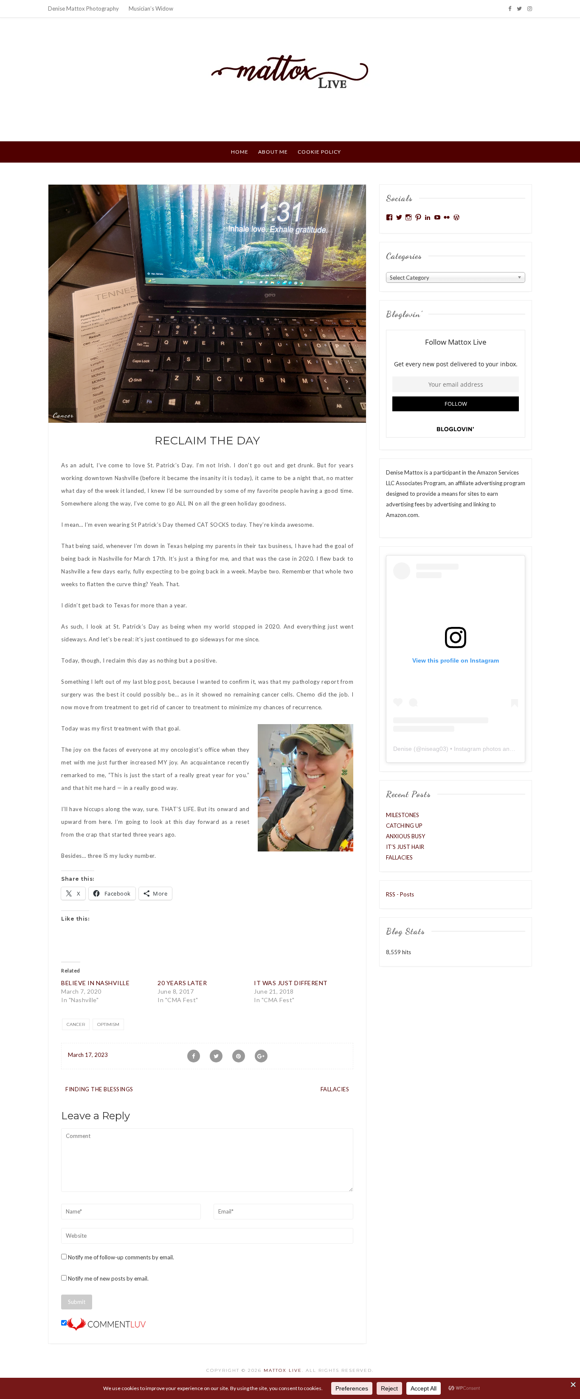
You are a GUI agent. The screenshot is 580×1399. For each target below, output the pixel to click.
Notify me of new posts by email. (108, 1278)
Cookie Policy (319, 152)
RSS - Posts (400, 894)
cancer (63, 415)
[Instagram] (529, 8)
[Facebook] (509, 8)
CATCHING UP (404, 825)
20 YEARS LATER (182, 982)
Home (239, 152)
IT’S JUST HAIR (405, 846)
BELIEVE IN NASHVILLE (95, 982)
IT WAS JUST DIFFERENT (291, 982)
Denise (402, 748)
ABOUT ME (273, 152)
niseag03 (434, 748)
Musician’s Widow (151, 8)
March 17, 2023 (88, 1054)
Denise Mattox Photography (83, 8)
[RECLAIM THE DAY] (207, 303)
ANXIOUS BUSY (405, 836)
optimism (108, 1024)
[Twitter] (519, 8)
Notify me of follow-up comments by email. (121, 1257)
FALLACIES (335, 1089)
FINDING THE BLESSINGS (99, 1089)
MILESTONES (402, 815)
